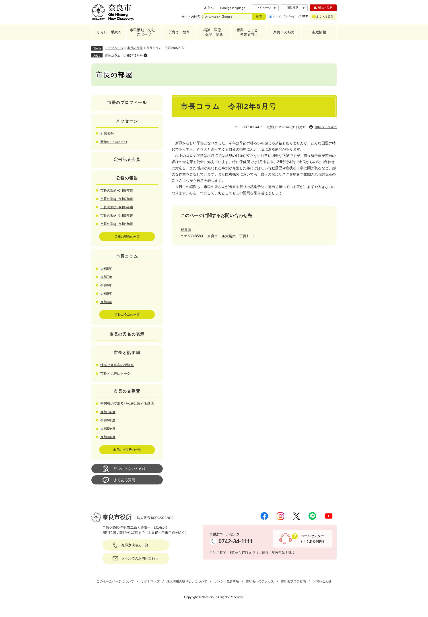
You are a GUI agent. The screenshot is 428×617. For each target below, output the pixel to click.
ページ (292, 16)
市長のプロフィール (127, 102)
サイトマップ (150, 581)
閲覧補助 (292, 7)
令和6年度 (107, 420)
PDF (305, 16)
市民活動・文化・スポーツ (144, 32)
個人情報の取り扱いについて (187, 581)
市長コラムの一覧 (127, 314)
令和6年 (106, 285)
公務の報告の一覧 (127, 236)
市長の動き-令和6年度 (116, 207)
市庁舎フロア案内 (293, 581)
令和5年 (106, 293)
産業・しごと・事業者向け (249, 32)
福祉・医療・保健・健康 (214, 32)
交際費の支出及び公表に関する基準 (127, 403)
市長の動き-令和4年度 (116, 224)
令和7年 (106, 277)
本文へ (209, 8)
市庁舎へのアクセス (260, 581)
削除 (145, 55)
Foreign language (232, 8)
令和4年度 (107, 437)
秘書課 (186, 230)
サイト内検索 (190, 16)
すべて (277, 16)
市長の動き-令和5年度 (116, 215)
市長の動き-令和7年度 (116, 199)
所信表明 (107, 133)
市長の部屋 (135, 48)
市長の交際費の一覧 (127, 450)
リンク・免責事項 (226, 581)
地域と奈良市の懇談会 (117, 365)
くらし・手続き (109, 32)
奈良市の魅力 (284, 32)
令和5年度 (107, 429)
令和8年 (106, 268)
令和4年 (106, 302)
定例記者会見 (127, 159)
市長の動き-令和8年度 (116, 190)
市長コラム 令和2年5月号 (124, 55)
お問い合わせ (322, 581)
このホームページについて (115, 581)
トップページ (114, 48)
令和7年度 (107, 412)
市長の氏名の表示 (127, 334)
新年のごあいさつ (113, 142)
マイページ (263, 7)
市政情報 (319, 32)
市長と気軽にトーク (115, 373)
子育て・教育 (179, 32)
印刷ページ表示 (326, 127)
